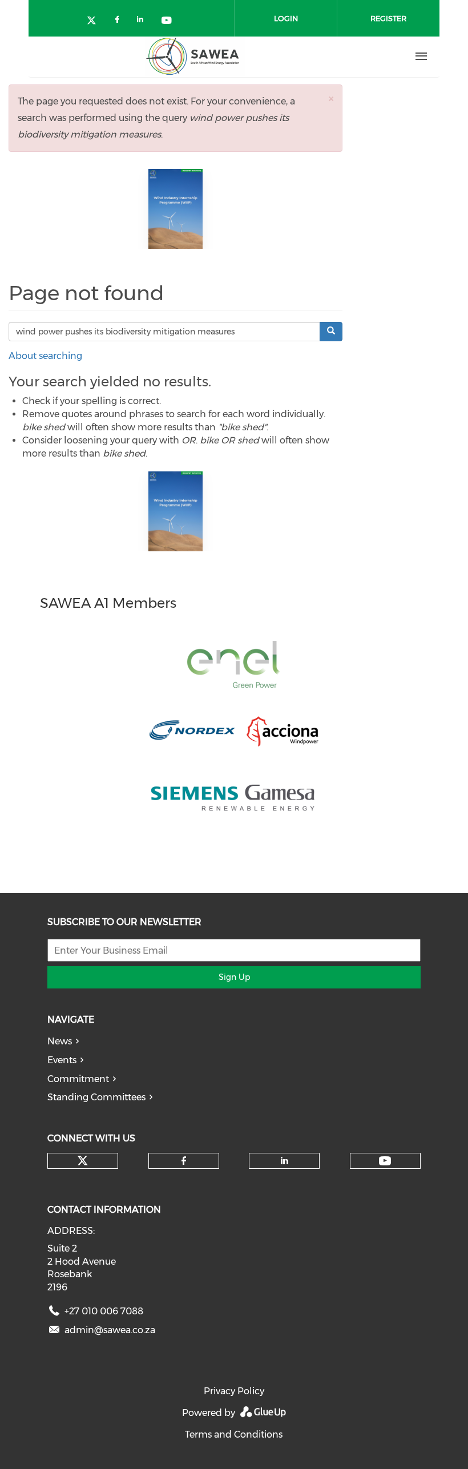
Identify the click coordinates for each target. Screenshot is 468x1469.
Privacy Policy (234, 1391)
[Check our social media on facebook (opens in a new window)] (119, 21)
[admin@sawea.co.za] (54, 1332)
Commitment (78, 1079)
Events (61, 1060)
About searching (45, 355)
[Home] (194, 56)
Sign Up (234, 977)
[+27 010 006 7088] (54, 1313)
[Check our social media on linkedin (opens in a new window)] (143, 21)
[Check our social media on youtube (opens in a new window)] (167, 21)
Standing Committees (96, 1097)
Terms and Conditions (234, 1434)
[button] (331, 98)
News (59, 1041)
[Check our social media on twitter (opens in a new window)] (95, 21)
